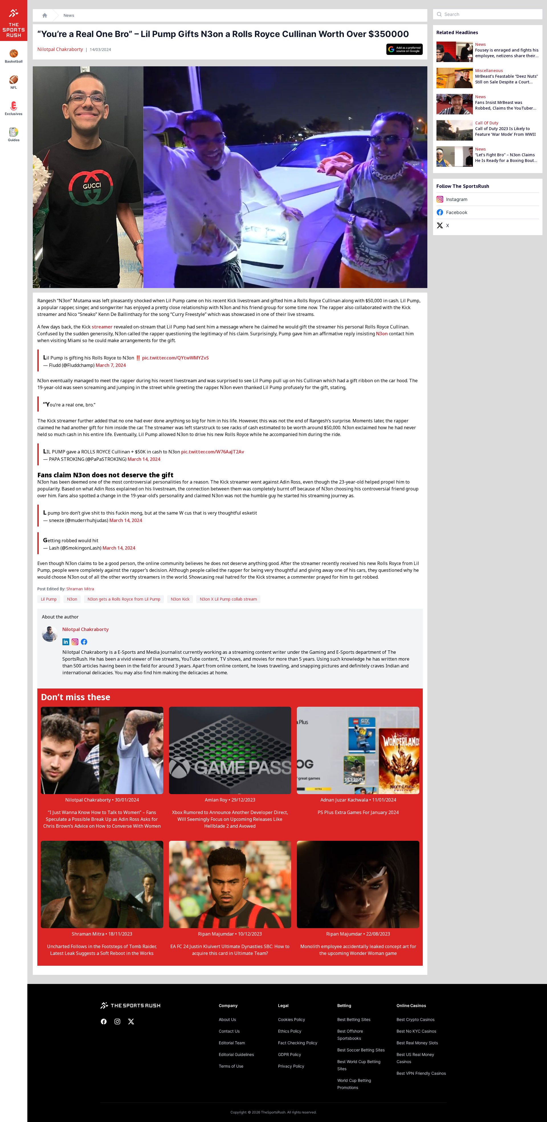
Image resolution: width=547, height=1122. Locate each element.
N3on (382, 333)
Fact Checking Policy (297, 1042)
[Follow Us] (404, 49)
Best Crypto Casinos (415, 1019)
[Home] (45, 15)
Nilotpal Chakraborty (60, 49)
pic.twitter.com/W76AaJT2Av (212, 452)
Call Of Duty (486, 123)
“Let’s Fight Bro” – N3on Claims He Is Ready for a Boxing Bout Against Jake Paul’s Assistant (505, 157)
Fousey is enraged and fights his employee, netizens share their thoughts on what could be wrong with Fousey (506, 53)
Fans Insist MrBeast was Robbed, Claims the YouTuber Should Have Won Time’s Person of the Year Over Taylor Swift (506, 105)
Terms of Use (231, 1066)
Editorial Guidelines (236, 1054)
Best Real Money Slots (417, 1042)
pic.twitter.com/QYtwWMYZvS (175, 358)
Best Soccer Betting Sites (361, 1049)
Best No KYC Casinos (416, 1031)
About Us (227, 1019)
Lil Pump (49, 599)
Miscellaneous (489, 70)
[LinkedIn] (65, 641)
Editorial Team (232, 1042)
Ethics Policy (289, 1031)
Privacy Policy (291, 1066)
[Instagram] (75, 641)
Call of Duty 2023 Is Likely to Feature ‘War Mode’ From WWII (505, 131)
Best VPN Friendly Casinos (421, 1073)
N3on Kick (180, 599)
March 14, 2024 (144, 459)
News (69, 15)
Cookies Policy (291, 1019)
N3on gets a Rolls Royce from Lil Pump (123, 599)
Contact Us (229, 1031)
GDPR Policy (289, 1054)
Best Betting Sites (353, 1019)
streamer (102, 327)
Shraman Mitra (80, 588)
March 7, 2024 (111, 365)
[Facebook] (84, 641)
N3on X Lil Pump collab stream (228, 599)
